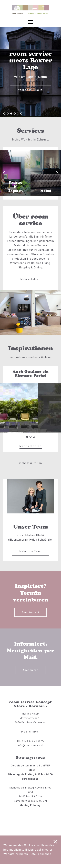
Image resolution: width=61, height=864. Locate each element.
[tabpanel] (30, 72)
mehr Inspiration (30, 463)
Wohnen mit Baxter (30, 90)
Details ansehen (40, 854)
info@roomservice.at (30, 745)
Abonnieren (30, 670)
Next (57, 173)
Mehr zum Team (30, 551)
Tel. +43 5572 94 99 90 (30, 740)
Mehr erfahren (30, 279)
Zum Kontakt (30, 612)
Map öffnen (30, 731)
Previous (3, 173)
